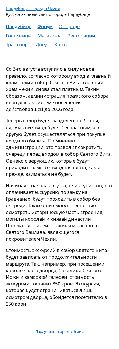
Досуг (42, 44)
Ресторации (81, 35)
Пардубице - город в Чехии (33, 8)
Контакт (64, 44)
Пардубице (18, 26)
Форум (45, 26)
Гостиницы (19, 35)
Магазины (50, 35)
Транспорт (18, 44)
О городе (69, 26)
